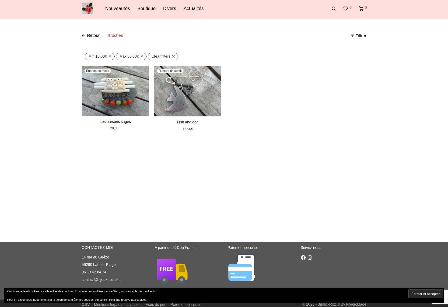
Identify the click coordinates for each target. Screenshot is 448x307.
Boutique (146, 8)
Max (129, 56)
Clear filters (160, 56)
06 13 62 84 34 (94, 272)
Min (97, 56)
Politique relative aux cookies (127, 299)
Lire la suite (107, 128)
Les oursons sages (115, 122)
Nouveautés (117, 8)
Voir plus (125, 128)
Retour (93, 35)
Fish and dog (188, 122)
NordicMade (356, 304)
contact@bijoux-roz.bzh (101, 280)
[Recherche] (334, 8)
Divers (169, 8)
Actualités (194, 8)
